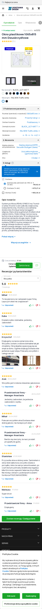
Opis (20, 22)
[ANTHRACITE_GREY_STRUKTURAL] (6, 93)
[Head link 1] (15, 8)
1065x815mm (32, 114)
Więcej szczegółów (19, 243)
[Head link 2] (27, 8)
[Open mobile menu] (3, 8)
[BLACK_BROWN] (14, 93)
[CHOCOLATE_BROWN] (21, 93)
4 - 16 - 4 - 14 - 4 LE (30, 135)
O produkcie (9, 22)
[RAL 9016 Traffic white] (3, 93)
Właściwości (30, 22)
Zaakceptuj (31, 596)
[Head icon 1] (32, 8)
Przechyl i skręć (31, 118)
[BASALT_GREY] (10, 93)
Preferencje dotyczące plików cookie (21, 604)
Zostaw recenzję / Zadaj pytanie (20, 518)
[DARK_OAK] (24, 93)
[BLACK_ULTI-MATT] (17, 93)
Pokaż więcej (7, 236)
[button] (11, 81)
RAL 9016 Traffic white (29, 131)
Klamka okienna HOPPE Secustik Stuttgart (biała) (27, 146)
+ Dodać (34, 158)
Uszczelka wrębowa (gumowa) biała (29, 152)
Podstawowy (32, 122)
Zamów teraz (24, 265)
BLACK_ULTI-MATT (30, 127)
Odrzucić (11, 596)
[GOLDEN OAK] (28, 93)
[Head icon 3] (39, 8)
